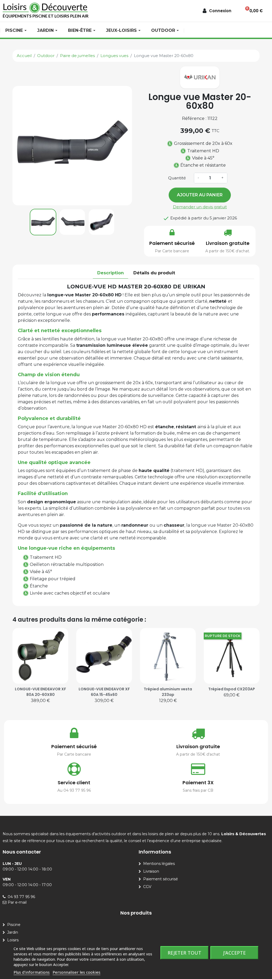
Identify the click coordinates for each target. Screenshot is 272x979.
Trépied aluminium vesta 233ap (168, 691)
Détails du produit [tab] (154, 272)
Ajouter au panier (200, 194)
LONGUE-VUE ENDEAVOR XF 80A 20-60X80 (40, 691)
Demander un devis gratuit (200, 206)
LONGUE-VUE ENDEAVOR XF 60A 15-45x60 (104, 691)
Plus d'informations (32, 972)
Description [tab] (110, 272)
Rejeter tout (184, 953)
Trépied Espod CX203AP (231, 689)
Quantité (177, 177)
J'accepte (234, 953)
